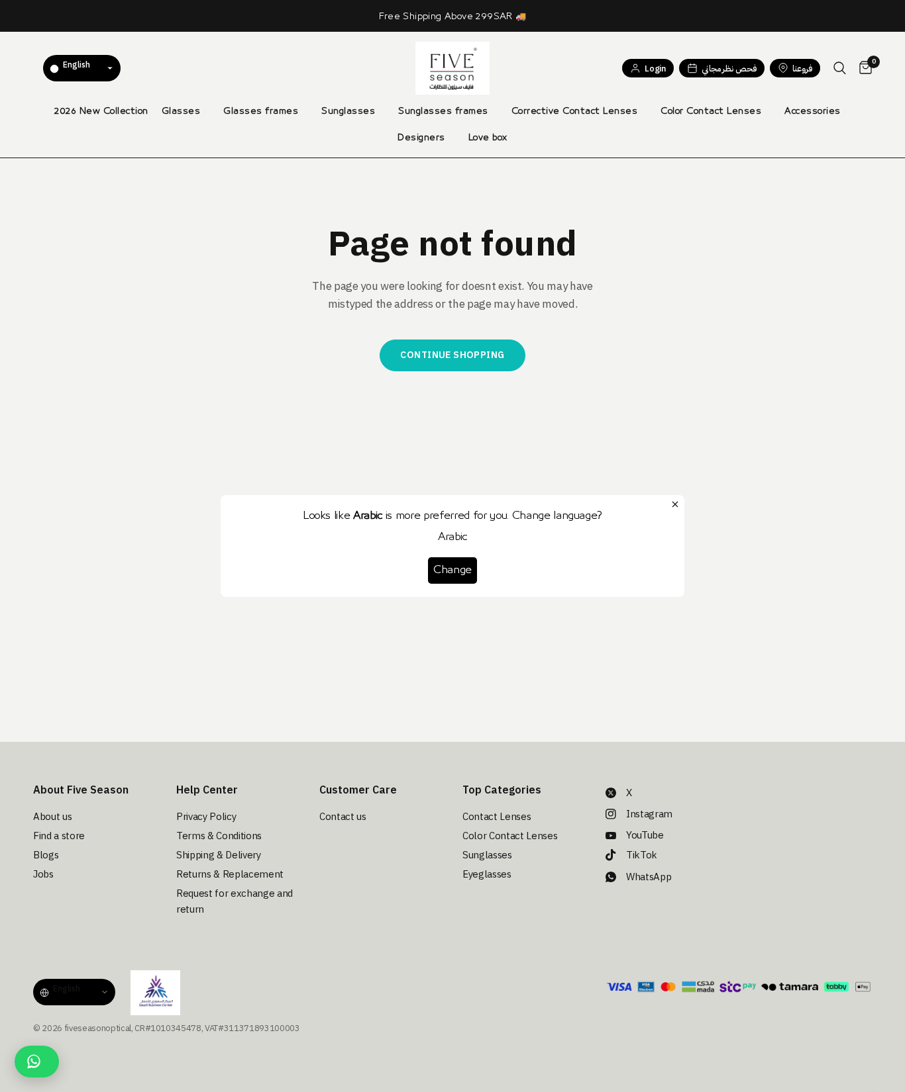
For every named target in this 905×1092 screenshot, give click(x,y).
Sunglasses (348, 111)
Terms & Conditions (219, 836)
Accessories (812, 111)
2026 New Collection (101, 111)
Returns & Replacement (230, 874)
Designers (421, 138)
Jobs (43, 874)
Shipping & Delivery (218, 855)
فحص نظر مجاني (729, 68)
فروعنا (802, 68)
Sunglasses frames (443, 111)
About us (52, 816)
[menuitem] (101, 111)
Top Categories (501, 790)
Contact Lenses (496, 816)
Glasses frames (260, 111)
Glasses (181, 111)
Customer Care (358, 790)
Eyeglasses (486, 874)
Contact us (342, 816)
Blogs (45, 855)
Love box (487, 138)
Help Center (207, 790)
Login (655, 68)
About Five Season (81, 790)
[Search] (840, 68)
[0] (862, 68)
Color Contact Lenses (711, 111)
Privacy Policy (206, 816)
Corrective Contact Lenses (574, 111)
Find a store (59, 836)
